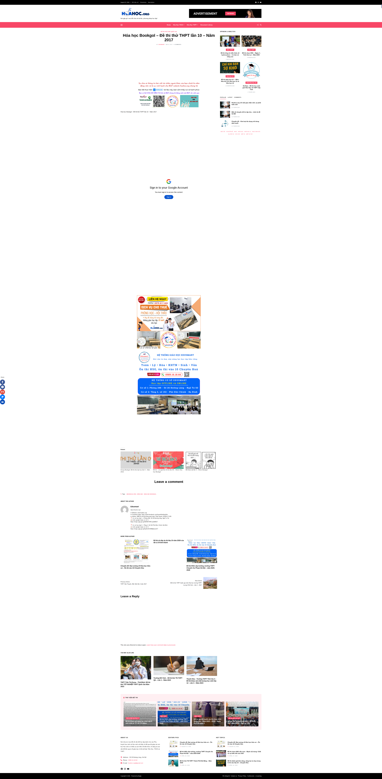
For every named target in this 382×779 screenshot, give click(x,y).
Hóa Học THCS (178, 25)
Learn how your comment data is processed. (161, 645)
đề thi (243, 134)
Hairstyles (151, 2)
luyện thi (231, 134)
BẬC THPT (230, 50)
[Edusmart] (125, 510)
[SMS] (2, 396)
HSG (236, 131)
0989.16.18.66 (132, 760)
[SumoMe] (2, 401)
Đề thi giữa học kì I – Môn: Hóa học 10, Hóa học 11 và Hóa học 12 (230, 81)
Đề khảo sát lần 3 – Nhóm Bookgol (197, 470)
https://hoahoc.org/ (135, 510)
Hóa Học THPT (192, 25)
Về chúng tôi (226, 776)
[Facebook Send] (2, 387)
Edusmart (161, 44)
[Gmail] (2, 392)
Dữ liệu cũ (135, 2)
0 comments (177, 44)
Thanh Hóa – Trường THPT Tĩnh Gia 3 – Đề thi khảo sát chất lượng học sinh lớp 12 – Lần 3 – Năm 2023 (201, 681)
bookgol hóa (131, 494)
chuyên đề (230, 131)
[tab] (223, 97)
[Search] (260, 25)
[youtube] (260, 2)
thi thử (238, 134)
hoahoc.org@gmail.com (135, 763)
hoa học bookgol (150, 494)
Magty (139, 776)
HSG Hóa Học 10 (251, 82)
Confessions (250, 776)
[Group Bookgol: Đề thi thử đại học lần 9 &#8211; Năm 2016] (136, 460)
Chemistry (143, 2)
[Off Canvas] (122, 25)
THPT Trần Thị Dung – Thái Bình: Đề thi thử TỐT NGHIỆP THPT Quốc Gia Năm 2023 (135, 684)
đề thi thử (250, 134)
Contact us (234, 776)
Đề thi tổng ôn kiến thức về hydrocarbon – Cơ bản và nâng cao (230, 54)
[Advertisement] (169, 63)
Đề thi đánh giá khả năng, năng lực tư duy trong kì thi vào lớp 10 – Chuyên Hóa (244, 761)
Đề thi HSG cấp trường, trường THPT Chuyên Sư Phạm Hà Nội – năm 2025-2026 (201, 568)
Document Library (206, 25)
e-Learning (258, 776)
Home (169, 25)
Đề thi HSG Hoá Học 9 (133, 718)
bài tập (223, 131)
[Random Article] (258, 25)
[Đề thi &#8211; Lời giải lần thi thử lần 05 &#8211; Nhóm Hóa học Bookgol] (168, 460)
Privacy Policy (242, 776)
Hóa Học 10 (230, 76)
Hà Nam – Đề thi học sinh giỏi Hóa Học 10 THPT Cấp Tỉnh (251, 87)
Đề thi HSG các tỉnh (234, 718)
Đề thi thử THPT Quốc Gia (169, 31)
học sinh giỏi (256, 131)
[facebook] (256, 2)
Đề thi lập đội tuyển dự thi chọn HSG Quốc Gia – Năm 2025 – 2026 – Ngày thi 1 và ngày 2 (207, 721)
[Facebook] (2, 382)
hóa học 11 (248, 131)
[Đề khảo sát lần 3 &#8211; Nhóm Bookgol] (201, 460)
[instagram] (258, 2)
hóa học (140, 494)
